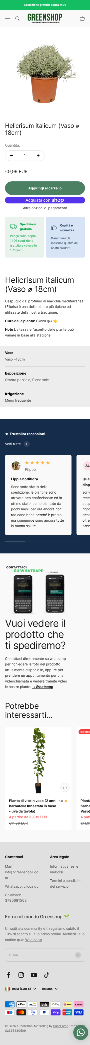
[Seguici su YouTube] (33, 975)
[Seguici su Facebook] (8, 975)
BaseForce (60, 1026)
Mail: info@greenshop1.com (21, 872)
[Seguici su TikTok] (46, 975)
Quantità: (12, 145)
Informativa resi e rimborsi (64, 869)
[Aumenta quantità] (38, 156)
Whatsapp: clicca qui (22, 886)
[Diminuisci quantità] (11, 156)
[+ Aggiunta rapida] (65, 787)
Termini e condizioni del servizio (66, 883)
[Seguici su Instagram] (21, 975)
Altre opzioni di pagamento (45, 208)
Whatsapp (33, 940)
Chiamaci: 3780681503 (16, 897)
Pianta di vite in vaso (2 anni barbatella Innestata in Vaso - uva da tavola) (32, 805)
